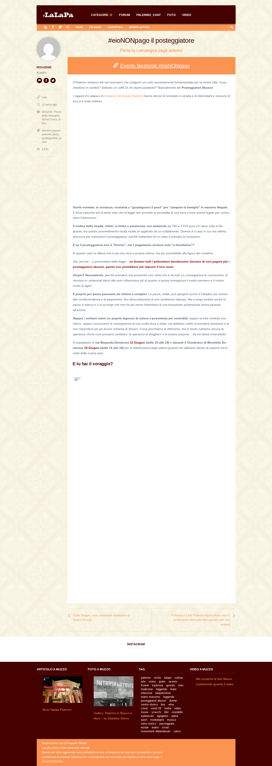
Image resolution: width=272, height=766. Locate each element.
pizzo (56, 134)
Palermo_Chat (148, 15)
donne (173, 700)
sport (144, 719)
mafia (167, 708)
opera (174, 716)
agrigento (162, 716)
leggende (168, 696)
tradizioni (157, 685)
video (177, 708)
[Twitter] (60, 27)
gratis (162, 681)
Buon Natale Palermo (57, 709)
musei (144, 712)
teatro (155, 727)
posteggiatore (50, 138)
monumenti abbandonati (155, 731)
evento (173, 681)
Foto (171, 15)
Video (186, 15)
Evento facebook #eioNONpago (155, 65)
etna (171, 704)
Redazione (44, 67)
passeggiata (166, 723)
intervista (146, 693)
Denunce (47, 111)
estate (145, 727)
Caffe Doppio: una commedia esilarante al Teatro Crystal (101, 618)
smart (165, 727)
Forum (124, 15)
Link (44, 97)
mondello (177, 712)
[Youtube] (67, 27)
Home (79, 27)
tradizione (147, 689)
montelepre (157, 719)
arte (143, 681)
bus (163, 704)
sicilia (157, 677)
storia (152, 681)
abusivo (46, 130)
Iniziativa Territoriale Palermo (123, 96)
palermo (46, 134)
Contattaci (115, 27)
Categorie (99, 15)
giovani (170, 685)
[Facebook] (53, 27)
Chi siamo (95, 27)
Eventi (145, 685)
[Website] (39, 80)
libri (166, 712)
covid (144, 708)
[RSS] (45, 27)
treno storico (148, 723)
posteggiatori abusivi (153, 700)
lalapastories (163, 693)
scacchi (156, 712)
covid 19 (156, 708)
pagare (56, 130)
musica (171, 719)
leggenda (161, 689)
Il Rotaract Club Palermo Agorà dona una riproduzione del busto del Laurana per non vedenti (200, 620)
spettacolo (147, 716)
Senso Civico (49, 119)
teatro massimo (150, 696)
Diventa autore (139, 27)
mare (173, 689)
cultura (178, 677)
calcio (177, 731)
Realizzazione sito (52, 743)
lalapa (167, 677)
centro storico (149, 704)
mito (180, 685)
